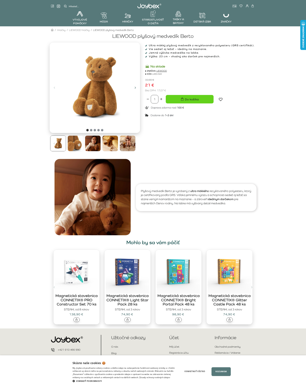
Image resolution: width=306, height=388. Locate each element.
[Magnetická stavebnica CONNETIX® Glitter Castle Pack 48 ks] (229, 272)
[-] (148, 99)
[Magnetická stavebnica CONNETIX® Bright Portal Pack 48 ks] (178, 272)
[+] (161, 99)
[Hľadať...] (65, 6)
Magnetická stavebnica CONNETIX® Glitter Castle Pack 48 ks (229, 300)
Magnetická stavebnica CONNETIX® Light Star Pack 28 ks (127, 300)
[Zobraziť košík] (252, 6)
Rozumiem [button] (221, 371)
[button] (54, 87)
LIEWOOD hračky (79, 30)
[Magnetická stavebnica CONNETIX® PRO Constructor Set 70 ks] (76, 272)
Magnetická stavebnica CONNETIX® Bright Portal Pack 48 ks (178, 300)
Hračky (61, 30)
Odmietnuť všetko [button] (194, 371)
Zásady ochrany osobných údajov (154, 377)
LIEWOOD (161, 71)
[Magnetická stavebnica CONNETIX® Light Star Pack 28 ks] (127, 272)
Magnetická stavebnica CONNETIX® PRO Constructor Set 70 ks (76, 300)
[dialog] (153, 371)
